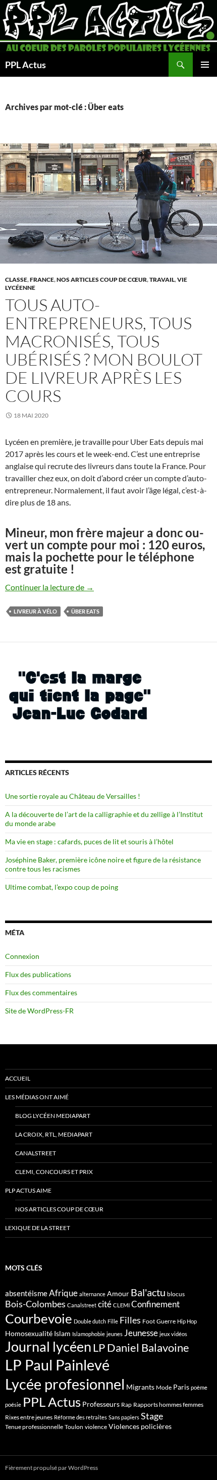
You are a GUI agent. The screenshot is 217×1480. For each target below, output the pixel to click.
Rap (126, 1404)
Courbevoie (38, 1318)
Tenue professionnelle (34, 1427)
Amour (118, 1293)
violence (96, 1427)
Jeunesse (141, 1333)
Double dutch (90, 1321)
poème (199, 1387)
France (42, 279)
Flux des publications (38, 974)
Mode (164, 1387)
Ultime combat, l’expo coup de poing (61, 887)
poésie (13, 1404)
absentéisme (26, 1293)
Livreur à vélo (35, 611)
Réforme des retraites (80, 1417)
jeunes (114, 1334)
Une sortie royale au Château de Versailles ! (72, 796)
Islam (62, 1333)
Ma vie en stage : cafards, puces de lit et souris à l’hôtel (89, 841)
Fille (112, 1321)
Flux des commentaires (41, 992)
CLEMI (121, 1305)
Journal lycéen (48, 1346)
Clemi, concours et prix (54, 1172)
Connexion (22, 956)
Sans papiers (123, 1417)
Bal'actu (148, 1292)
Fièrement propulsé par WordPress (51, 1467)
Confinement (155, 1304)
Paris (181, 1387)
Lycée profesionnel (65, 1384)
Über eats (85, 611)
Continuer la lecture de (49, 587)
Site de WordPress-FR (39, 1010)
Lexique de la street (37, 1228)
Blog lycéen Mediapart (52, 1115)
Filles (130, 1320)
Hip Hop (187, 1321)
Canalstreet (35, 1153)
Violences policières (140, 1426)
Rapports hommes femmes (168, 1404)
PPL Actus (25, 64)
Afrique (63, 1293)
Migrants (140, 1387)
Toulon (74, 1427)
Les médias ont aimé (37, 1097)
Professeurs (101, 1404)
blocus (176, 1294)
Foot (148, 1321)
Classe (16, 279)
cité (105, 1304)
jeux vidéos (173, 1334)
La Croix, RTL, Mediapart (53, 1134)
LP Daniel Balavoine (141, 1347)
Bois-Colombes (35, 1304)
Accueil (17, 1078)
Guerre (166, 1321)
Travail (162, 279)
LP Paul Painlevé (57, 1364)
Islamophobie (88, 1334)
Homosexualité (28, 1333)
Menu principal (205, 65)
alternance (92, 1294)
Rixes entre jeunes (28, 1417)
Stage (152, 1415)
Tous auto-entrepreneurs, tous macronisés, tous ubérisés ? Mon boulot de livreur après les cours (103, 350)
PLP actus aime (28, 1190)
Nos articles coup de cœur (102, 279)
